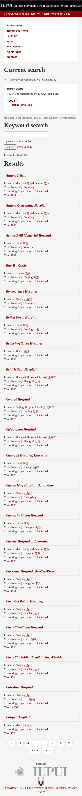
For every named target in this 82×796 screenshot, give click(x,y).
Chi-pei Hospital (18, 717)
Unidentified (41, 191)
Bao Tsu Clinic (16, 265)
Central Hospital (18, 399)
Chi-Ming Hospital (19, 687)
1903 (13, 475)
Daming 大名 (31, 329)
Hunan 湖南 (22, 523)
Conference (14, 51)
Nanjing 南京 (31, 277)
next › (34, 750)
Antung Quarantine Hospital (26, 205)
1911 (13, 195)
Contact (12, 56)
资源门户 (12, 36)
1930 (13, 505)
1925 (13, 389)
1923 (13, 225)
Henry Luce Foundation (66, 19)
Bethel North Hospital (21, 317)
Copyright (11, 787)
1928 (13, 647)
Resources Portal (17, 30)
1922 (13, 359)
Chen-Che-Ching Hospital (24, 627)
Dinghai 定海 (31, 613)
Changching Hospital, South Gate (30, 485)
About (11, 41)
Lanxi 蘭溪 (30, 639)
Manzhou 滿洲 (24, 725)
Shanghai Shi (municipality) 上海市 (36, 377)
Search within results (19, 141)
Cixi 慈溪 (29, 699)
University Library (13, 13)
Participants (14, 46)
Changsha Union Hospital (24, 515)
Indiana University (55, 787)
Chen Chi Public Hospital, (24, 601)
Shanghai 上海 (32, 381)
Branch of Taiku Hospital (24, 343)
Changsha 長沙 (32, 527)
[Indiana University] (41, 783)
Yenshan (28, 247)
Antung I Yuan (16, 175)
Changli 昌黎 (31, 467)
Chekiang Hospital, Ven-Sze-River (30, 571)
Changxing (30, 497)
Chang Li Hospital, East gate (26, 455)
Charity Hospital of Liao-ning (27, 541)
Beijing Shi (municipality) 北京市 (35, 407)
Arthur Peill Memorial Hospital (28, 235)
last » (48, 750)
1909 (13, 255)
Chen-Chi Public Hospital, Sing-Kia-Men (35, 657)
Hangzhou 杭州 (32, 583)
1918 (13, 419)
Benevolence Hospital (21, 291)
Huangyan (29, 303)
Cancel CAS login (22, 104)
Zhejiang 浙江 (24, 299)
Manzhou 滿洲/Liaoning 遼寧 (33, 183)
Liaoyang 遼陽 (32, 553)
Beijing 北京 (31, 411)
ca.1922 (15, 707)
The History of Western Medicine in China (47, 13)
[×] (6, 79)
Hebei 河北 (22, 243)
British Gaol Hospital (21, 369)
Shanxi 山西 (23, 351)
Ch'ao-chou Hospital (21, 429)
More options (24, 146)
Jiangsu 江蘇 (23, 273)
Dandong (29, 187)
